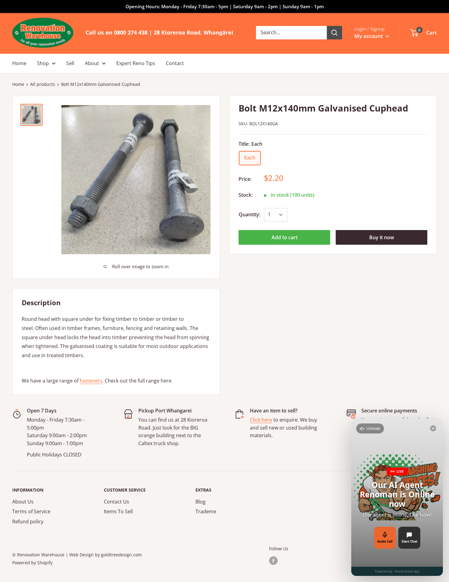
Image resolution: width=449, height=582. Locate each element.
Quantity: (249, 214)
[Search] (334, 32)
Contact (175, 63)
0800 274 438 (131, 32)
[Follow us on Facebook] (273, 560)
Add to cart (285, 237)
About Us (23, 501)
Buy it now (381, 237)
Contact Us (116, 501)
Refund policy (27, 521)
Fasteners (91, 380)
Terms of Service (31, 511)
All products (42, 84)
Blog (200, 501)
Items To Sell (118, 511)
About (92, 63)
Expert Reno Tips (135, 63)
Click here (261, 419)
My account (369, 35)
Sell (70, 63)
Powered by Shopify (32, 563)
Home (19, 63)
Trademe (205, 511)
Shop (43, 63)
